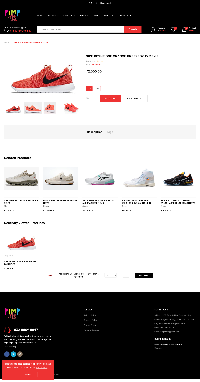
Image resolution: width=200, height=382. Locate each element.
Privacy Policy (90, 325)
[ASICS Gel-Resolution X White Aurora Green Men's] (100, 178)
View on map (10, 347)
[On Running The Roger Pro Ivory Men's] (60, 178)
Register (161, 28)
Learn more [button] (41, 367)
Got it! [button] (28, 374)
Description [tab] (94, 132)
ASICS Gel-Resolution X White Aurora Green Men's (98, 201)
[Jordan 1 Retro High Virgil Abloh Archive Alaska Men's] (139, 178)
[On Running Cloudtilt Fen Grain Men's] (21, 178)
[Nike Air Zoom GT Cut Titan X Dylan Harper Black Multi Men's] (178, 178)
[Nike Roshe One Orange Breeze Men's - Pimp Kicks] (13, 108)
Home (6, 42)
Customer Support (18, 28)
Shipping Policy (90, 320)
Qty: (87, 98)
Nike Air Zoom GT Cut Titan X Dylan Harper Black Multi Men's (178, 201)
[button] (7, 182)
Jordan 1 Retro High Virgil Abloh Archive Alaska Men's (136, 201)
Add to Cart (110, 98)
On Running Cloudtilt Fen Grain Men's (21, 201)
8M (97, 89)
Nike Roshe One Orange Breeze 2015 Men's (20, 263)
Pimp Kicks (8, 256)
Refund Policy (90, 315)
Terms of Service (91, 330)
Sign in (163, 30)
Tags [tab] (110, 132)
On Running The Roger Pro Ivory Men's (60, 201)
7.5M (89, 89)
